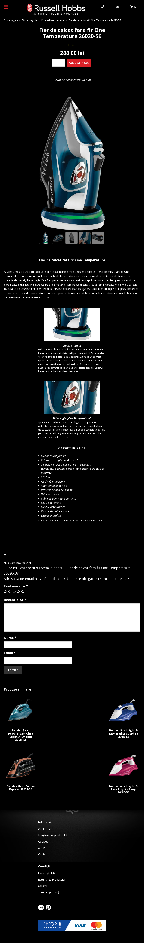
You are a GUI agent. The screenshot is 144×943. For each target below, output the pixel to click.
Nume (10, 637)
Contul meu (45, 829)
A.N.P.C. (43, 848)
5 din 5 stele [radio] (22, 591)
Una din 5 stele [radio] (5, 591)
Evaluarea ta (16, 586)
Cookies (43, 841)
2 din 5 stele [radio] (9, 591)
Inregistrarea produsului (52, 835)
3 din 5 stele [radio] (14, 591)
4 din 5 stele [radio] (18, 591)
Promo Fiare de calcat (53, 20)
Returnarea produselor (51, 879)
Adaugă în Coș (79, 63)
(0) (135, 6)
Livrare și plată (47, 873)
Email (10, 653)
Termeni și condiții (49, 892)
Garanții (42, 885)
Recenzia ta (15, 600)
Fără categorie (29, 20)
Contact (43, 854)
